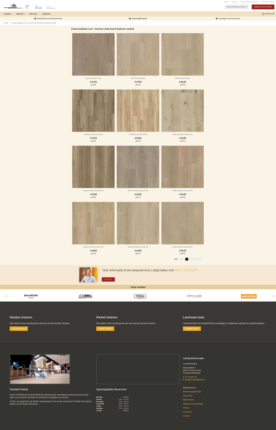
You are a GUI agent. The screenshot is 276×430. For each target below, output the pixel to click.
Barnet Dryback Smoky (93, 78)
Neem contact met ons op (249, 2)
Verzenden (187, 396)
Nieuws (225, 2)
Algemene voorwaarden (193, 404)
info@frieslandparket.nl (195, 379)
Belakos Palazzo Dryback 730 (138, 247)
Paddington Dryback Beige (138, 134)
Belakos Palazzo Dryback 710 (182, 190)
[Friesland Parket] (13, 6)
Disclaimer (187, 412)
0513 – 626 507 (185, 270)
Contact (108, 279)
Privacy (186, 408)
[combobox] (237, 6)
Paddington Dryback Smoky (93, 134)
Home (6, 23)
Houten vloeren (18, 329)
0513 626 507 (191, 377)
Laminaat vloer (192, 329)
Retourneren (188, 400)
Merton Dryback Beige (182, 78)
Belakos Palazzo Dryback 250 (93, 190)
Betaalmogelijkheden (192, 391)
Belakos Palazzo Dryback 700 (138, 190)
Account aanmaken (268, 2)
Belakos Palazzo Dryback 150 (182, 134)
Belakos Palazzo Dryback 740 (182, 247)
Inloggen (234, 2)
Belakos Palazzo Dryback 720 (93, 247)
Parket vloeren (105, 329)
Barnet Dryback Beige (138, 78)
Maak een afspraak (263, 7)
